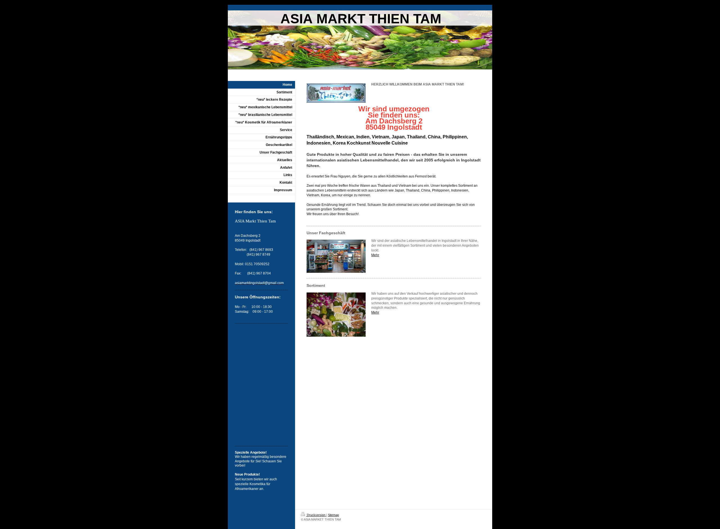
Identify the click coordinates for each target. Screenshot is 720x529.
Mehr (375, 255)
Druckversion (316, 515)
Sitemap (333, 515)
